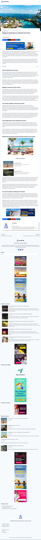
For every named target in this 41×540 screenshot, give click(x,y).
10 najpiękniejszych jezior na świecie (13, 425)
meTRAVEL (14, 223)
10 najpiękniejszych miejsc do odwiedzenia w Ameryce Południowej (18, 432)
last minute (7, 51)
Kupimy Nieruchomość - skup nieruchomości (9, 508)
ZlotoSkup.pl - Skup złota (6, 507)
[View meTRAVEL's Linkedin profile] (10, 227)
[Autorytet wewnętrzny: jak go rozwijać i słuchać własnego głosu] (5, 309)
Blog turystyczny (5, 31)
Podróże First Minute (5, 525)
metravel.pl (17, 206)
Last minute (13, 74)
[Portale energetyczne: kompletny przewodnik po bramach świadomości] (5, 332)
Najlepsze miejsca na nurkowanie (6, 235)
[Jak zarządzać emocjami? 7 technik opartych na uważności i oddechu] (5, 339)
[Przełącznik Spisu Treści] (37, 66)
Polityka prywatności (5, 529)
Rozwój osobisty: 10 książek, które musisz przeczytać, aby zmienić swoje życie (21, 321)
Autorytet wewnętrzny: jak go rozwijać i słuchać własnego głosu (19, 306)
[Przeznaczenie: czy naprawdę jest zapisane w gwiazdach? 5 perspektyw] (5, 316)
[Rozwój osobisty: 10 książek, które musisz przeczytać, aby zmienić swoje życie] (5, 324)
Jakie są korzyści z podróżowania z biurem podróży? (31, 235)
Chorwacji (23, 203)
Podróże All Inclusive (5, 526)
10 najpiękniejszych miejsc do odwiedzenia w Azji (16, 445)
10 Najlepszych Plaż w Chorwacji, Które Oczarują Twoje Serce (18, 418)
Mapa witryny (4, 532)
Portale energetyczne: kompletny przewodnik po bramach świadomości (20, 329)
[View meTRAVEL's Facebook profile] (10, 225)
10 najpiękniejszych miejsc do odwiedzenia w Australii (9, 439)
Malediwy (27, 90)
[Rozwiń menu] (39, 1)
